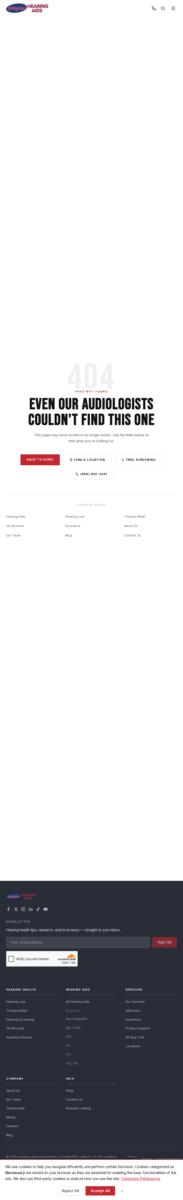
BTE (68, 1036)
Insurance (72, 526)
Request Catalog (78, 1108)
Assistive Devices (19, 1037)
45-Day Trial (135, 1037)
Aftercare (133, 1010)
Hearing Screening (20, 1019)
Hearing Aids (15, 516)
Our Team (13, 535)
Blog (68, 535)
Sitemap (146, 1158)
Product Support (138, 1028)
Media (10, 1117)
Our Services (135, 1001)
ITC (68, 1054)
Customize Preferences (140, 1178)
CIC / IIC (72, 1063)
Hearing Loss (75, 516)
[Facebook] (8, 909)
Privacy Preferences (169, 1158)
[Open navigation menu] (173, 8)
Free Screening (141, 459)
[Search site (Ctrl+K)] (163, 8)
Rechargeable (76, 1019)
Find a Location (89, 459)
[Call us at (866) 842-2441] (154, 8)
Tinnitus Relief (134, 516)
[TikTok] (38, 909)
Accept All (100, 1191)
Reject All (70, 1191)
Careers (12, 1126)
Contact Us (132, 535)
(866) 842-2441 (93, 474)
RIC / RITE (73, 1028)
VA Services (15, 526)
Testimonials (15, 1108)
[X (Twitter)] (16, 909)
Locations (133, 1046)
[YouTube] (45, 909)
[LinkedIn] (31, 909)
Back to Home (40, 459)
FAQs (70, 1090)
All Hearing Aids (78, 1001)
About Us (131, 526)
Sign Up (165, 942)
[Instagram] (23, 909)
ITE (68, 1045)
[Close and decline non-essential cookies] (122, 1191)
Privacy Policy (132, 1158)
